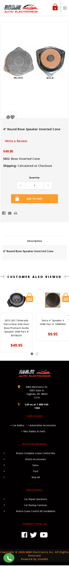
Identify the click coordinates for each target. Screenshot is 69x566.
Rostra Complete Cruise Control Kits (35, 453)
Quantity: (34, 177)
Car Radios (18, 425)
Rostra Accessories (35, 459)
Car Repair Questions (35, 499)
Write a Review (16, 141)
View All (35, 477)
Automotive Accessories (43, 425)
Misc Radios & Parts (34, 431)
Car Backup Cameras (35, 505)
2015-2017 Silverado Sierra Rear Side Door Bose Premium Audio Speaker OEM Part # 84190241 (16, 328)
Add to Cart (29, 297)
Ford (35, 471)
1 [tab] (32, 354)
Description (34, 240)
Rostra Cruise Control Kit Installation (35, 511)
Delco (35, 465)
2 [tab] (37, 354)
